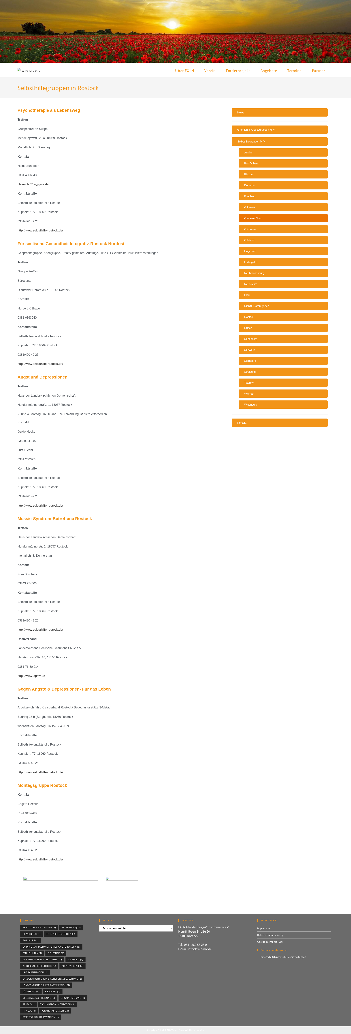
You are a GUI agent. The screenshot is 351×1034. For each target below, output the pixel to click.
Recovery (52, 991)
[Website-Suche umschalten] (332, 70)
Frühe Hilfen (32, 953)
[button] (280, 141)
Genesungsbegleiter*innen (42, 959)
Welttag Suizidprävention (41, 1017)
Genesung (56, 953)
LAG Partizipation (35, 972)
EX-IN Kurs (31, 940)
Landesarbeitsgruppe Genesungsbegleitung (52, 978)
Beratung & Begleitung (39, 927)
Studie (28, 1004)
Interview (75, 959)
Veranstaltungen (55, 1010)
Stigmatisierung (73, 997)
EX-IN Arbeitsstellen (60, 934)
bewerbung (32, 934)
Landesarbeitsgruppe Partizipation (46, 985)
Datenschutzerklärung (270, 935)
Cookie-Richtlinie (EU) (270, 941)
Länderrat (31, 991)
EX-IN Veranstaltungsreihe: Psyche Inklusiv (51, 946)
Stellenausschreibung (39, 997)
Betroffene (71, 927)
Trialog (29, 1010)
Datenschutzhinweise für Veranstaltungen (283, 957)
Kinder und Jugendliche (39, 966)
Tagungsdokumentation (57, 1004)
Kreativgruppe (72, 966)
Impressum (264, 928)
